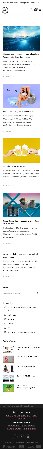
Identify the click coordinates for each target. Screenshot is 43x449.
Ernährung (12, 315)
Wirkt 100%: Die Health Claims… (27, 357)
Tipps (9, 328)
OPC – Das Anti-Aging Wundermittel (18, 111)
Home (4, 406)
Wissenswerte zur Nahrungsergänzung (22, 332)
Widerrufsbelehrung (28, 425)
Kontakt (34, 415)
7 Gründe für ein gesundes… (26, 366)
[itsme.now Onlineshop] (5, 10)
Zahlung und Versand (29, 428)
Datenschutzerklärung (14, 428)
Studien (10, 324)
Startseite (9, 415)
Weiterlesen (8, 76)
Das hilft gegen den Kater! (14, 166)
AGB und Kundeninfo (14, 425)
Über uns (17, 415)
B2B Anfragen (25, 415)
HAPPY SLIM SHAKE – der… (26, 376)
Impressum (21, 419)
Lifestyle (11, 319)
